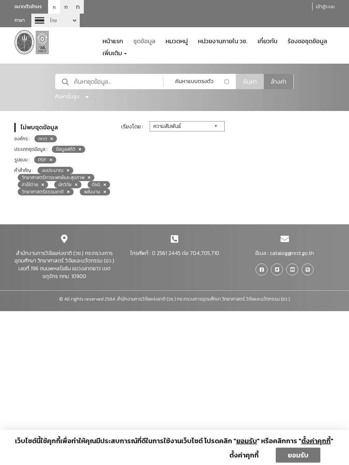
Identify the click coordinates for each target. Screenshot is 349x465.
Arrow (55, 20)
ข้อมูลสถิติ (65, 149)
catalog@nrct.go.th (292, 253)
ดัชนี (96, 184)
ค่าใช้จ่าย (30, 184)
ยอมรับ (298, 455)
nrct (43, 138)
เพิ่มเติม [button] (113, 52)
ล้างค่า (278, 81)
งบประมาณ (52, 170)
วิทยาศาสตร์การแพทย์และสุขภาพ (53, 177)
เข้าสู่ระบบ (325, 6)
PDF (42, 159)
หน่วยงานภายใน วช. (222, 40)
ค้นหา (250, 81)
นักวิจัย (65, 184)
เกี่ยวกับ (267, 40)
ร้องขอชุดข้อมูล (307, 40)
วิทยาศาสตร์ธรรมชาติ (43, 191)
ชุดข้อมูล (144, 40)
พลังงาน (92, 191)
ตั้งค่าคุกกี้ (244, 455)
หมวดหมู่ (177, 40)
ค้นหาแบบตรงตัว (194, 81)
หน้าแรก (113, 40)
